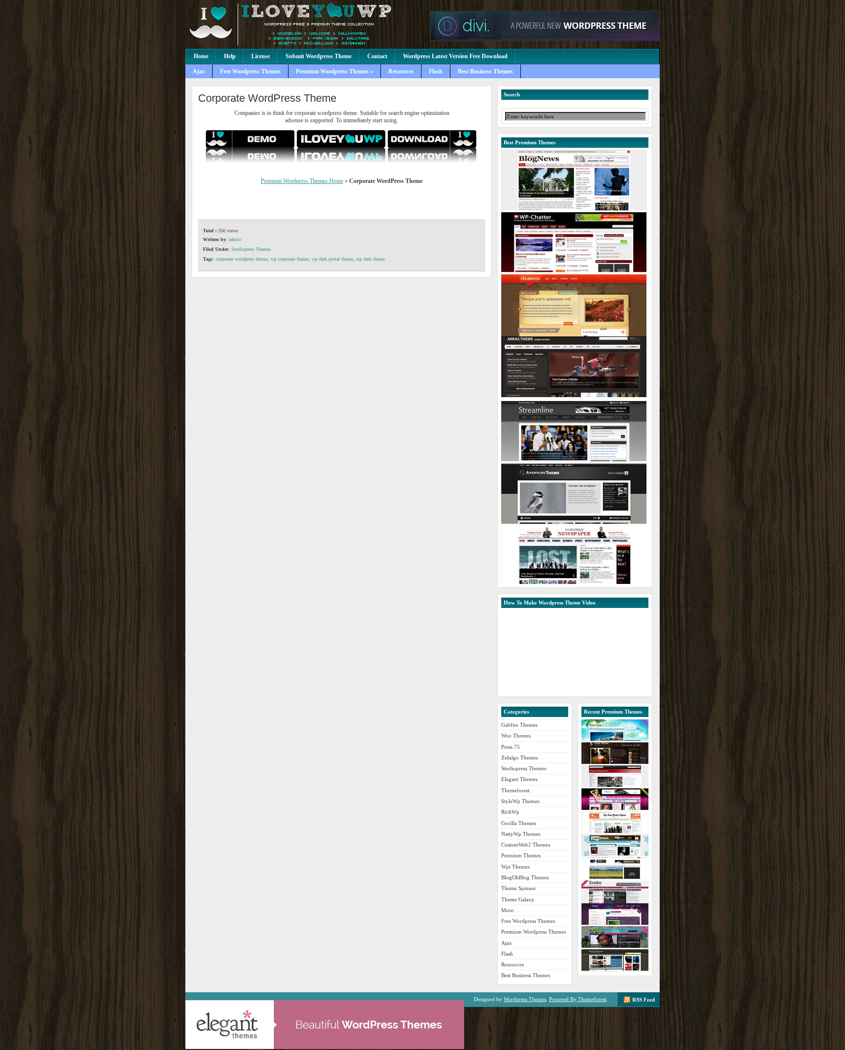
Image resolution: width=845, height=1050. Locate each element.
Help (230, 56)
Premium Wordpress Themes (305, 24)
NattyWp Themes (520, 834)
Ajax (199, 71)
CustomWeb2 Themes (525, 845)
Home (201, 56)
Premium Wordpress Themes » (334, 71)
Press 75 (510, 747)
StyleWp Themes (520, 801)
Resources (401, 71)
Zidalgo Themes (519, 757)
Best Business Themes (485, 71)
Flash (436, 71)
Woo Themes (516, 735)
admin (235, 239)
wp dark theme (370, 259)
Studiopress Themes (251, 249)
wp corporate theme (289, 259)
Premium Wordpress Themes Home (302, 181)
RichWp (510, 812)
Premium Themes (521, 855)
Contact (377, 56)
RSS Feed (643, 1000)
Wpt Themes (515, 867)
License (260, 56)
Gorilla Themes (518, 823)
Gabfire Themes (519, 725)
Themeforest (515, 790)
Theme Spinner (518, 888)
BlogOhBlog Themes (525, 877)
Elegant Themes (519, 779)
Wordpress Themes (525, 999)
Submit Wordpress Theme (319, 56)
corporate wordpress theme (241, 259)
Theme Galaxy (517, 899)
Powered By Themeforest (577, 999)
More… (510, 910)
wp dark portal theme (332, 259)
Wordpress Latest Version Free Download (455, 56)
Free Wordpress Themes (250, 71)
